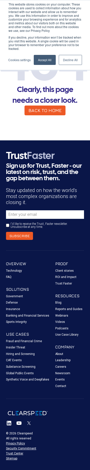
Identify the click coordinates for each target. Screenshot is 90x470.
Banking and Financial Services (27, 315)
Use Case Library (66, 334)
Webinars (61, 315)
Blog (58, 302)
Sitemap (11, 458)
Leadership (62, 360)
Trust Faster (63, 283)
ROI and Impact (65, 277)
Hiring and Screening (20, 354)
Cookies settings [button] (19, 60)
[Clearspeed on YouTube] (19, 423)
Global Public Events (20, 373)
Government (14, 296)
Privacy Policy (15, 443)
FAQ (9, 277)
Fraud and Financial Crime (24, 341)
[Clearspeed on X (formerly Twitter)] (29, 423)
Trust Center (14, 453)
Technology (14, 270)
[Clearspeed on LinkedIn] (9, 423)
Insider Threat (15, 347)
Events (60, 379)
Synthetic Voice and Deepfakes (27, 379)
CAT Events (14, 360)
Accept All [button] (45, 60)
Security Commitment (21, 448)
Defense (12, 302)
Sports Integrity (16, 322)
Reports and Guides (68, 309)
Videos (60, 322)
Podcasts (61, 328)
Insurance (13, 309)
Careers (60, 366)
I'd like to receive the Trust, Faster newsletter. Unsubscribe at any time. (39, 225)
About (59, 354)
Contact (60, 386)
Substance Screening (21, 366)
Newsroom (62, 373)
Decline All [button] (70, 60)
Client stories (64, 270)
